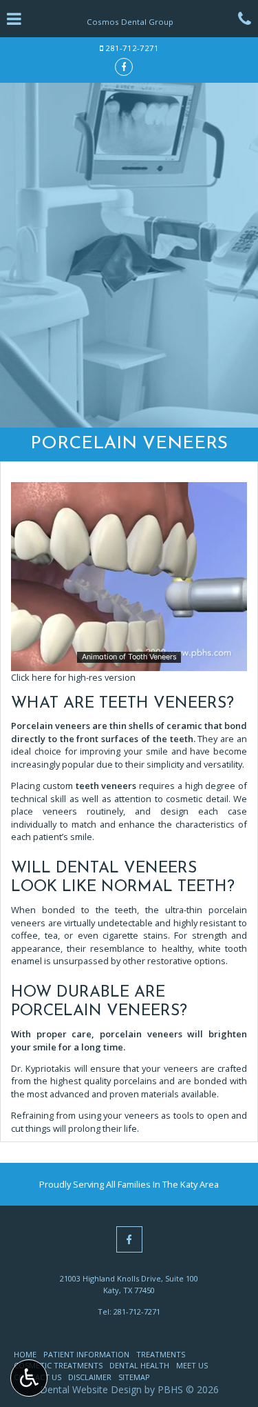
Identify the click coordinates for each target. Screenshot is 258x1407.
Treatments (160, 1354)
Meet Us (192, 1365)
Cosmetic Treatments (58, 1365)
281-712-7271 (132, 48)
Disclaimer (89, 1377)
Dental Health (139, 1365)
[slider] (128, 660)
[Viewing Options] (28, 1378)
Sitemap (134, 1377)
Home (25, 1354)
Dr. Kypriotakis (41, 1068)
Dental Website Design (91, 1389)
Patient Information (86, 1354)
